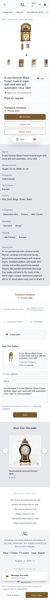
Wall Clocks (37, 214)
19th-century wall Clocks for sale (25, 518)
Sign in (34, 4)
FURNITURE (8, 12)
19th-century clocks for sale (25, 509)
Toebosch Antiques (15, 107)
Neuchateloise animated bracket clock (23, 472)
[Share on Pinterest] (35, 139)
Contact (13, 552)
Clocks (21, 19)
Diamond (7, 225)
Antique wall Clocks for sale (25, 523)
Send (25, 415)
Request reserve (25, 131)
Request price (25, 124)
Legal (33, 552)
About (5, 552)
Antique (22, 237)
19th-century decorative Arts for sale (25, 500)
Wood (18, 225)
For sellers (24, 552)
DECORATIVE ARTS (35, 12)
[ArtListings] (25, 533)
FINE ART (20, 12)
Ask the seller (25, 116)
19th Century (9, 237)
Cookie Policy (22, 589)
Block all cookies (13, 595)
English (18, 560)
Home (4, 19)
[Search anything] (4, 4)
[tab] (8, 63)
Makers (41, 552)
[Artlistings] (23, 4)
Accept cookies (36, 595)
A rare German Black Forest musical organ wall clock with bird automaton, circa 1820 (32, 355)
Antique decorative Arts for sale (25, 504)
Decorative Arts (12, 19)
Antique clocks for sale (25, 513)
